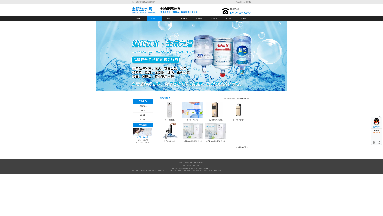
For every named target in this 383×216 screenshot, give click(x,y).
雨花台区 (148, 171)
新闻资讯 (184, 18)
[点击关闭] (380, 116)
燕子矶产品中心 (233, 98)
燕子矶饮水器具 (244, 98)
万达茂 (193, 171)
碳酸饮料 (143, 115)
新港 (197, 171)
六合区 (154, 171)
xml (244, 2)
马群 (185, 171)
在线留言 (214, 18)
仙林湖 (206, 171)
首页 (225, 98)
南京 (133, 171)
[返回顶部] (379, 142)
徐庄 (201, 171)
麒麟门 (180, 171)
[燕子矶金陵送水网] (165, 10)
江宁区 (143, 171)
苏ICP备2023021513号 (203, 168)
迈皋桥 (170, 171)
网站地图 (239, 2)
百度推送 (248, 2)
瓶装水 (143, 110)
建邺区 (137, 171)
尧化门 (211, 171)
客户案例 (199, 18)
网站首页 (139, 18)
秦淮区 (160, 171)
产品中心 (154, 18)
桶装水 (169, 18)
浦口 (219, 171)
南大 (188, 171)
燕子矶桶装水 (143, 106)
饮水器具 (143, 119)
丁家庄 (175, 171)
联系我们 (244, 18)
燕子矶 (165, 171)
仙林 (215, 171)
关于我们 (229, 18)
